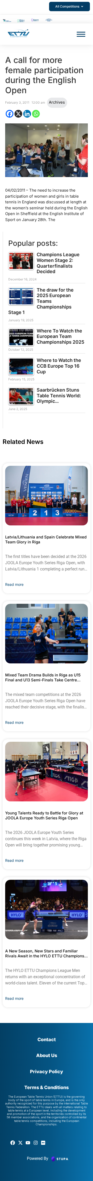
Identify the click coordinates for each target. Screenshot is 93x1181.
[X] (18, 114)
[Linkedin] (27, 114)
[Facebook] (9, 114)
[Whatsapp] (36, 114)
